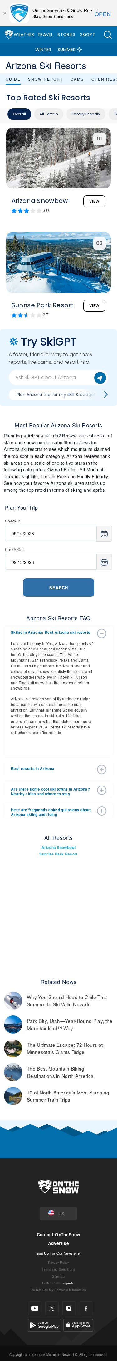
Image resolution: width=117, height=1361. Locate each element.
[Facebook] (86, 1308)
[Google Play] (44, 1324)
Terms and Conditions (58, 1269)
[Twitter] (52, 1308)
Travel (45, 34)
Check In (13, 520)
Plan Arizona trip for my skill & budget (56, 394)
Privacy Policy (58, 1262)
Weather (24, 34)
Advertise (58, 1243)
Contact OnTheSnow (58, 1234)
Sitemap (58, 1276)
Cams (77, 79)
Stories (66, 34)
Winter (43, 49)
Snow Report (45, 79)
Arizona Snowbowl (58, 847)
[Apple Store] (78, 1324)
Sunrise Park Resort (58, 854)
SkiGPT (87, 34)
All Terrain (49, 114)
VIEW (94, 201)
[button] (107, 34)
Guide (13, 79)
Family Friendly (86, 114)
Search (58, 587)
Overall (19, 114)
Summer (67, 49)
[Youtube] (34, 1308)
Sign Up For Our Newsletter (58, 1253)
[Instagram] (69, 1308)
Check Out (14, 549)
